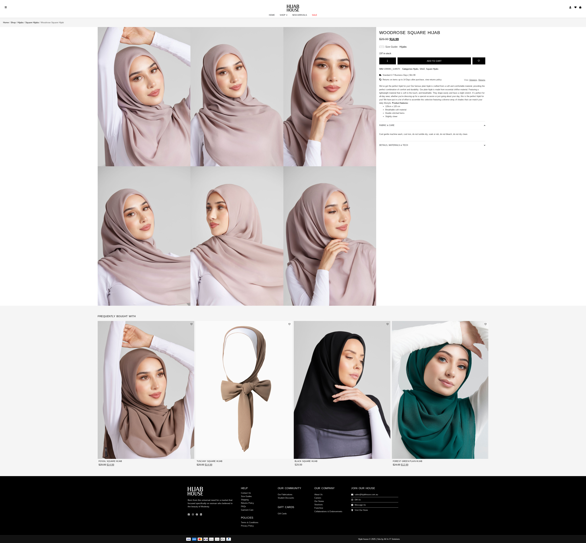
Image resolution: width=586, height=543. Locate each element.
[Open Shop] (286, 15)
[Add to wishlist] (479, 60)
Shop (13, 22)
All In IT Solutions (392, 539)
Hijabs (21, 22)
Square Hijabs (32, 22)
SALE (422, 69)
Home (6, 22)
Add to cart (434, 61)
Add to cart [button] (185, 455)
